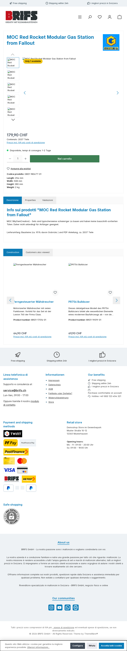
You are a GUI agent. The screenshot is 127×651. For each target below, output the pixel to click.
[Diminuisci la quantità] (10, 158)
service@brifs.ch (14, 390)
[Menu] (80, 17)
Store (51, 402)
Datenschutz (54, 384)
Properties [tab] (30, 200)
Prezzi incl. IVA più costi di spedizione (26, 142)
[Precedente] (24, 92)
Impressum (54, 380)
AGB (50, 389)
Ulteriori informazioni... (38, 647)
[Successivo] (117, 92)
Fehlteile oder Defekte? (60, 393)
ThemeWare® (91, 634)
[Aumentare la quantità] (25, 158)
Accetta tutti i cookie (111, 645)
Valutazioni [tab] (47, 200)
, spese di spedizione (63, 627)
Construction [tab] (13, 252)
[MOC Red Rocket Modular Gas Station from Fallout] (71, 92)
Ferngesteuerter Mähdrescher (33, 301)
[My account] (110, 17)
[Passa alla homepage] (21, 17)
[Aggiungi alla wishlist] (55, 293)
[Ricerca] (90, 17)
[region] (63, 92)
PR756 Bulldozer (79, 301)
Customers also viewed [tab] (37, 252)
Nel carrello (65, 158)
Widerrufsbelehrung (58, 397)
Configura (77, 645)
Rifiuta (92, 645)
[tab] (12, 200)
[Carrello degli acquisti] (119, 17)
